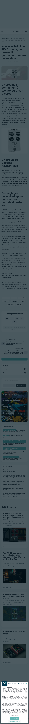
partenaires (9, 687)
